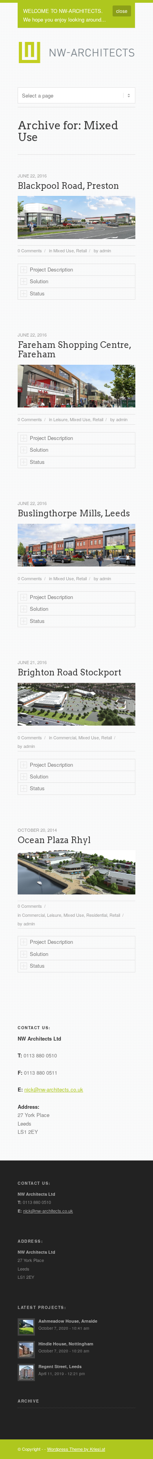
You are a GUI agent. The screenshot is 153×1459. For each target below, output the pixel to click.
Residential (96, 915)
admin (105, 250)
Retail (81, 250)
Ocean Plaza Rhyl (54, 840)
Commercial (64, 737)
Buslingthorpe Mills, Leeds (74, 513)
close (122, 10)
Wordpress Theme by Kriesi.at (76, 1449)
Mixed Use (63, 250)
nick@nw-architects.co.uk (53, 1089)
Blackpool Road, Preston (68, 186)
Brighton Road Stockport (69, 672)
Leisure (60, 419)
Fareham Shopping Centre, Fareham (74, 349)
